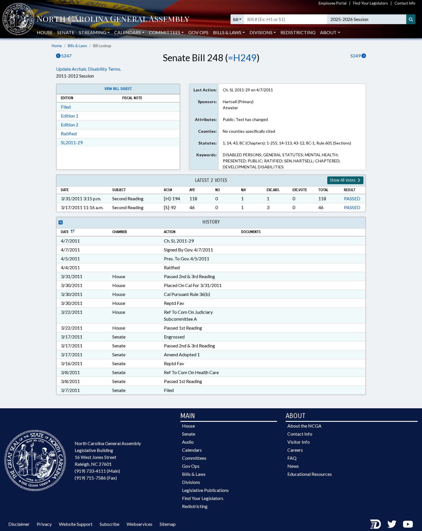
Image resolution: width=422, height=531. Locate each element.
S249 (356, 55)
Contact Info (404, 3)
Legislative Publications (205, 490)
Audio (188, 442)
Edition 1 (69, 115)
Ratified (69, 133)
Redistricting (297, 32)
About (328, 32)
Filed (66, 106)
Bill (235, 19)
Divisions (191, 482)
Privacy (44, 524)
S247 (66, 55)
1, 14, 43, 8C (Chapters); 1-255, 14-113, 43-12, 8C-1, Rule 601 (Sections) (287, 143)
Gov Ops (198, 32)
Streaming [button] (92, 32)
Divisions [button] (260, 32)
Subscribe (109, 524)
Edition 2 (69, 124)
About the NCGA (304, 425)
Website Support (75, 524)
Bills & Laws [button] (227, 32)
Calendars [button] (127, 32)
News (293, 466)
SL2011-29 (72, 142)
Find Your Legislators (370, 3)
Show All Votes (343, 180)
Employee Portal (332, 3)
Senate (65, 32)
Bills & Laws (77, 45)
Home (57, 45)
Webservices (139, 524)
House (45, 32)
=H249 (242, 57)
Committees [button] (164, 32)
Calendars (192, 450)
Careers (295, 450)
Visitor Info (298, 442)
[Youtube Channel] (407, 524)
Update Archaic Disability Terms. (88, 69)
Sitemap (168, 524)
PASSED (352, 198)
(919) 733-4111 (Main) (97, 471)
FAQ (292, 458)
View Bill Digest (118, 88)
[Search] (410, 19)
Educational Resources (309, 474)
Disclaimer (19, 524)
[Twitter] (392, 524)
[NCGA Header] (113, 19)
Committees (194, 458)
